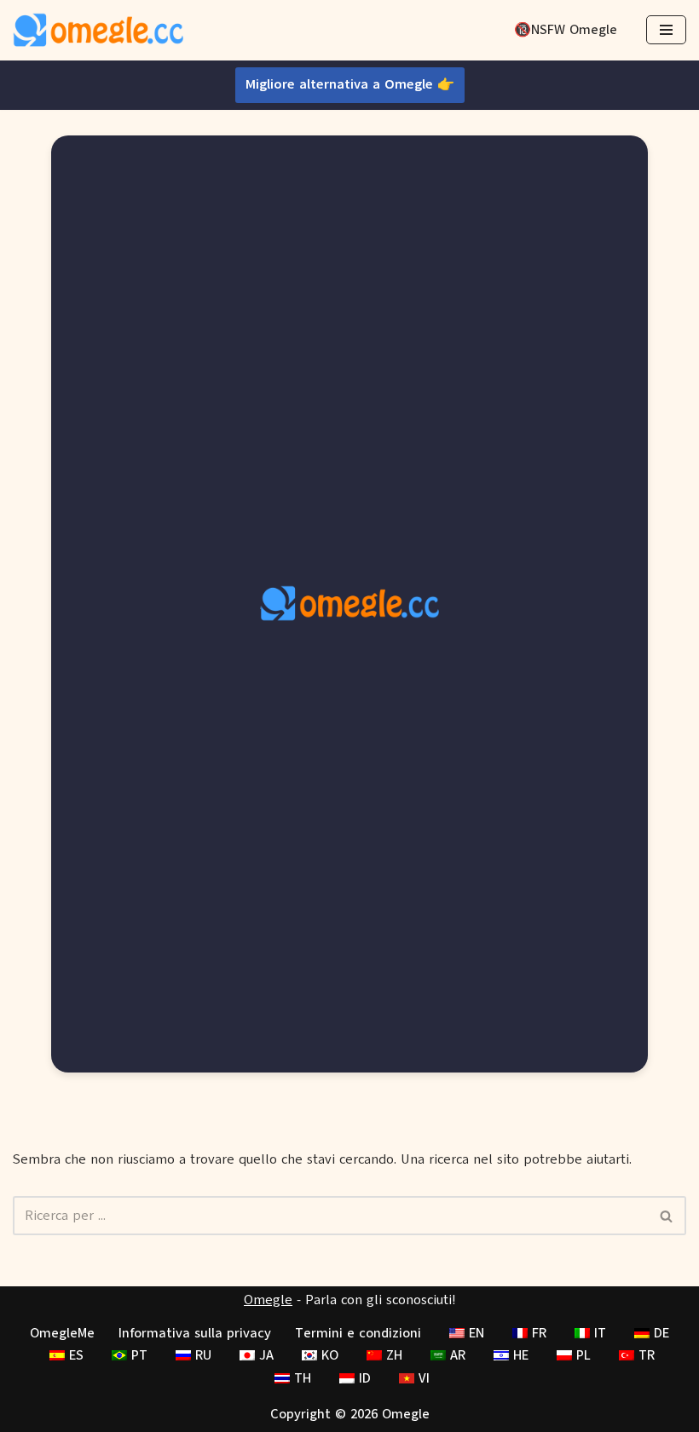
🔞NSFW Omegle (565, 29)
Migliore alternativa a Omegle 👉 (350, 84)
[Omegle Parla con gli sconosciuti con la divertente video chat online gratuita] (98, 30)
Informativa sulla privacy (194, 1333)
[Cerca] (667, 1215)
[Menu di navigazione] (666, 29)
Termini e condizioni (358, 1333)
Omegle (268, 1300)
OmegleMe (62, 1333)
